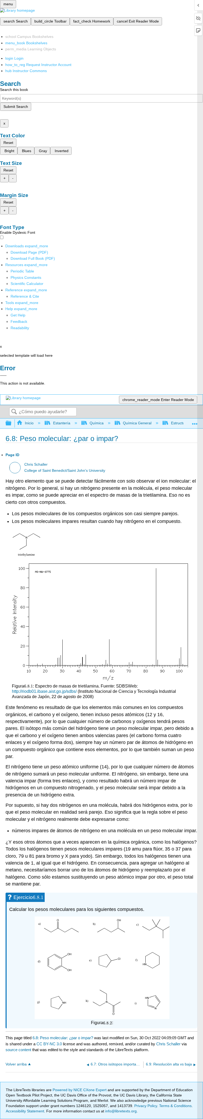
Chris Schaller (36, 464)
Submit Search (15, 106)
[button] (19, 321)
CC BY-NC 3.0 (49, 1044)
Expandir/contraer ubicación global (195, 421)
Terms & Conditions (175, 1106)
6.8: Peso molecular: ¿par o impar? (63, 1038)
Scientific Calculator (27, 283)
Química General (137, 423)
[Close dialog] (3, 375)
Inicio (29, 423)
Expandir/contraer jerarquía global (11, 423)
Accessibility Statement (25, 1111)
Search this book (14, 89)
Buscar (14, 412)
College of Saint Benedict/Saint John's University (64, 471)
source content (18, 1049)
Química (97, 423)
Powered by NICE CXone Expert (80, 1090)
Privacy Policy (145, 1106)
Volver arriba (16, 1064)
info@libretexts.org (120, 1111)
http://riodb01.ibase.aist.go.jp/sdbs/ (44, 691)
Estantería (61, 423)
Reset (8, 142)
